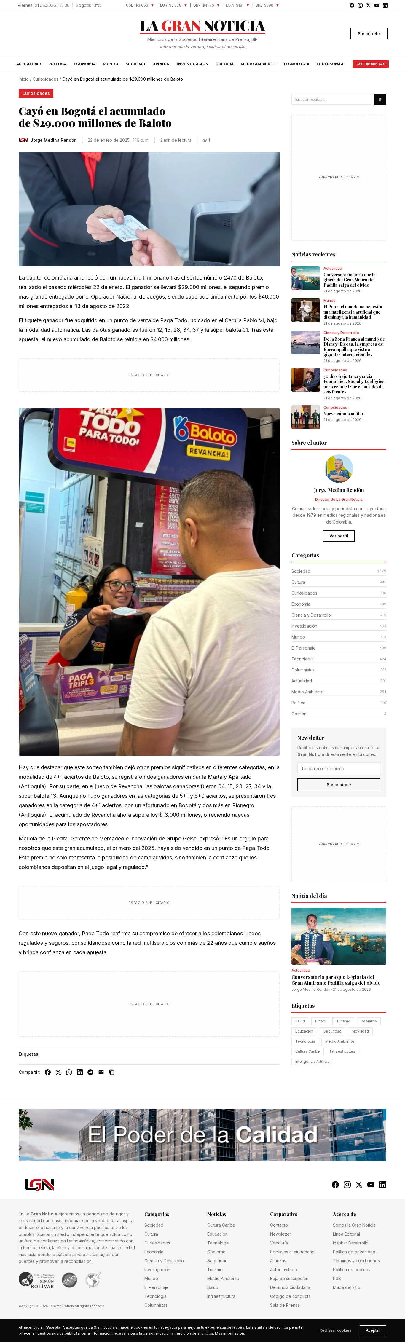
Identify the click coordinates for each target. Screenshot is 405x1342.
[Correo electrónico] (101, 1072)
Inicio (24, 79)
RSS (337, 1278)
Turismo (343, 1021)
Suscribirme (339, 784)
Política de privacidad (354, 1251)
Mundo (110, 64)
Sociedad (135, 64)
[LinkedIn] (80, 1072)
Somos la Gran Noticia (354, 1225)
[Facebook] (48, 1072)
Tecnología (296, 64)
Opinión (161, 64)
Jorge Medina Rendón (310, 989)
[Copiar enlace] (112, 1072)
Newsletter (280, 1233)
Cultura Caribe (307, 1051)
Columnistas (370, 64)
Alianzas (278, 1260)
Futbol (320, 1021)
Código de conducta (290, 1296)
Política (57, 64)
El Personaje (331, 64)
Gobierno (369, 1021)
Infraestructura (342, 1051)
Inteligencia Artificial (312, 1061)
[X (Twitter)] (58, 1072)
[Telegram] (90, 1072)
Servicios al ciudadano (292, 1251)
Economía (85, 64)
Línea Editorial (346, 1233)
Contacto (279, 1225)
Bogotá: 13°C (88, 5)
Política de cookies (351, 1269)
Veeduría (279, 1242)
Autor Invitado (283, 1269)
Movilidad (360, 1031)
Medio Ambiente (258, 64)
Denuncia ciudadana (290, 1287)
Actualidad (28, 64)
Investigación (192, 64)
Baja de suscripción (289, 1278)
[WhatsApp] (69, 1072)
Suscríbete (369, 33)
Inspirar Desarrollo (351, 1242)
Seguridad (332, 1031)
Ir (380, 99)
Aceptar (373, 1330)
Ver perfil (338, 535)
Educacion (304, 1031)
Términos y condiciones (356, 1260)
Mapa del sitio (346, 1287)
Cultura (225, 64)
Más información (229, 1333)
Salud (300, 1021)
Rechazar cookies (335, 1330)
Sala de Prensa (285, 1305)
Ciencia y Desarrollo (164, 1260)
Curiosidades (45, 79)
